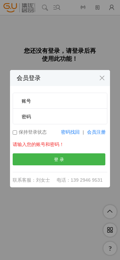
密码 (26, 116)
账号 (26, 101)
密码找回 (70, 132)
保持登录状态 (33, 132)
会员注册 (96, 132)
